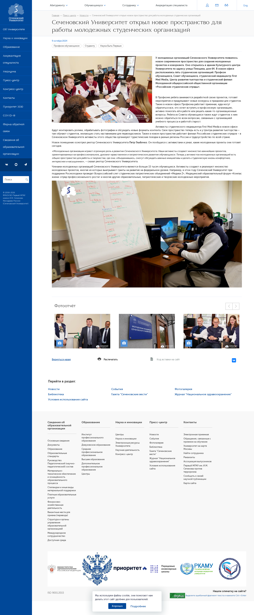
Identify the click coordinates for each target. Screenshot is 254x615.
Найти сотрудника (194, 453)
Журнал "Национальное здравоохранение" (203, 394)
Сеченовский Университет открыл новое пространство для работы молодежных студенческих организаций (146, 15)
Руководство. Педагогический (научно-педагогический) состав (61, 463)
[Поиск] (27, 179)
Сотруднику (129, 5)
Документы (54, 445)
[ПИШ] (163, 569)
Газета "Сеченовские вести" (129, 394)
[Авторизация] (207, 5)
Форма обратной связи (13, 128)
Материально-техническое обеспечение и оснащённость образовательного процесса (62, 476)
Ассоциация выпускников (197, 461)
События (117, 389)
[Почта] (216, 5)
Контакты (9, 98)
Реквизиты (189, 457)
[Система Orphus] (177, 595)
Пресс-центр (11, 81)
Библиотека (56, 394)
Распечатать (111, 359)
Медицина (9, 72)
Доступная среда (57, 540)
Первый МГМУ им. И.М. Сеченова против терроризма (196, 468)
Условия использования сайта (68, 399)
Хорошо (117, 606)
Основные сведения (58, 440)
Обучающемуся (93, 5)
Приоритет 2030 (13, 107)
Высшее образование (93, 459)
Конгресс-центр (13, 89)
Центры (86, 474)
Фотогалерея (183, 389)
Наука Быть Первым (110, 46)
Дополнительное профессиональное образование (92, 466)
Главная (55, 15)
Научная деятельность (127, 450)
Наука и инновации (15, 38)
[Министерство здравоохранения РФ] (64, 568)
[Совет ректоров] (229, 569)
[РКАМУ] (196, 569)
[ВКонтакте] (234, 360)
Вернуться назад (61, 359)
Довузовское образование (96, 445)
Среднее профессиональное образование (92, 452)
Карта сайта (190, 483)
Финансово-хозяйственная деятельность (55, 505)
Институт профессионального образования (93, 437)
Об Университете (14, 30)
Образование (11, 47)
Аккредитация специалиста (12, 60)
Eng (245, 5)
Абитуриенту (57, 5)
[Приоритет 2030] (130, 569)
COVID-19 (9, 116)
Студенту (90, 46)
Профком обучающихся (66, 46)
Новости (84, 15)
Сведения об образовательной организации (13, 147)
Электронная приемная (196, 434)
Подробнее (138, 606)
